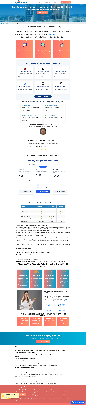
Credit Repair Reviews (50, 389)
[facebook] (16, 391)
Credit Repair (48, 310)
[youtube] (24, 391)
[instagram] (20, 391)
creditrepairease (24, 403)
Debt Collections (49, 306)
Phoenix (64, 395)
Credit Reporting (36, 392)
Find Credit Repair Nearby (50, 391)
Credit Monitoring (36, 391)
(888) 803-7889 (66, 2)
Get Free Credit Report (36, 397)
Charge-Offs (48, 304)
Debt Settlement (62, 307)
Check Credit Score (36, 394)
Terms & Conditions (61, 403)
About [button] (43, 2)
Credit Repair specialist (36, 389)
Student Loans (48, 305)
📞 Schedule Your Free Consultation (43, 96)
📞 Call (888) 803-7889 (26, 191)
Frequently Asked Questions (50, 394)
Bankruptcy (48, 309)
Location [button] (53, 2)
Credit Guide (48, 307)
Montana (11, 23)
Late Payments (62, 304)
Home (40, 2)
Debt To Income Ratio (50, 395)
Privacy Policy (68, 403)
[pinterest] (22, 391)
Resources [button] (57, 2)
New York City (64, 389)
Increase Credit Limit (36, 395)
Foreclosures (61, 309)
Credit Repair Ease (5, 23)
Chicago (64, 392)
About (55, 403)
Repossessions (62, 306)
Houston (64, 394)
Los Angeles (64, 391)
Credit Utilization (50, 397)
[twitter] (18, 391)
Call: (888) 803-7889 (43, 341)
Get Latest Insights (50, 392)
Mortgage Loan (62, 310)
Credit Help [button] (47, 2)
